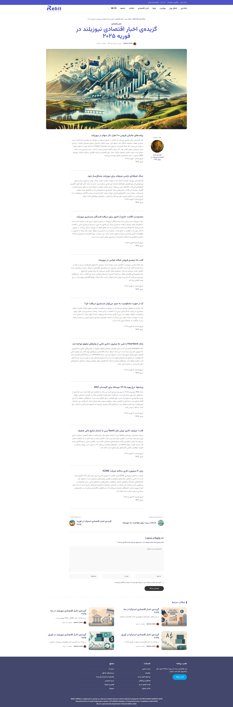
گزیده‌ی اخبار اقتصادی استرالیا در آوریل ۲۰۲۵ (140, 636)
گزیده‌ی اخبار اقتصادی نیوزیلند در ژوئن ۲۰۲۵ (157, 157)
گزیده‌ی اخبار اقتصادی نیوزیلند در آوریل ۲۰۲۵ (67, 636)
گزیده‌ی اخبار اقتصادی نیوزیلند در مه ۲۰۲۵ (68, 612)
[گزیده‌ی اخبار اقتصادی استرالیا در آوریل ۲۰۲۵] (174, 640)
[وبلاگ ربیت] (54, 8)
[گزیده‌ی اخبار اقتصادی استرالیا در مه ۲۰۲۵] (174, 616)
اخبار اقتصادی (116, 24)
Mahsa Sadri (128, 43)
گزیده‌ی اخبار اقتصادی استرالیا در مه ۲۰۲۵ (141, 610)
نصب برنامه (180, 677)
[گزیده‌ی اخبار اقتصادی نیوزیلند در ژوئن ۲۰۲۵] (157, 146)
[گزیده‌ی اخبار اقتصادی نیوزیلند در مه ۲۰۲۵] (101, 616)
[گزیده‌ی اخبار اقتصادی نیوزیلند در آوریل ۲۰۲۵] (101, 640)
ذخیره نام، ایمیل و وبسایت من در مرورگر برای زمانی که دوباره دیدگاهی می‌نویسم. (137, 582)
